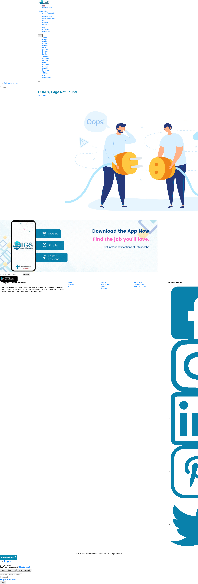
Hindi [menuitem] (44, 53)
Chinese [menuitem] (45, 43)
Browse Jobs (47, 8)
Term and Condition (141, 286)
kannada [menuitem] (45, 59)
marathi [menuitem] (45, 60)
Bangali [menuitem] (45, 40)
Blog (69, 286)
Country (103, 286)
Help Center (138, 282)
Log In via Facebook (8, 570)
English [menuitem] (45, 45)
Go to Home (42, 95)
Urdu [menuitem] (44, 76)
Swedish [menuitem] (45, 70)
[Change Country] (43, 5)
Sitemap (104, 288)
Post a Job (46, 24)
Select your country (11, 83)
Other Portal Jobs (48, 13)
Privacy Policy (139, 284)
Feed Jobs (43, 11)
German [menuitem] (45, 49)
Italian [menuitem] (44, 55)
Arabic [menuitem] (44, 38)
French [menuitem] (44, 47)
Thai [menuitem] (44, 72)
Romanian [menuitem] (46, 64)
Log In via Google (24, 570)
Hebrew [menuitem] (45, 51)
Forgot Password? (9, 579)
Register (45, 22)
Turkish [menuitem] (45, 74)
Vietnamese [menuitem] (46, 78)
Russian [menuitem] (45, 66)
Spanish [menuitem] (45, 68)
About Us (104, 282)
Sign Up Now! (24, 567)
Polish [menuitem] (44, 62)
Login (44, 20)
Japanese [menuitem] (46, 57)
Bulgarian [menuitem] (45, 41)
